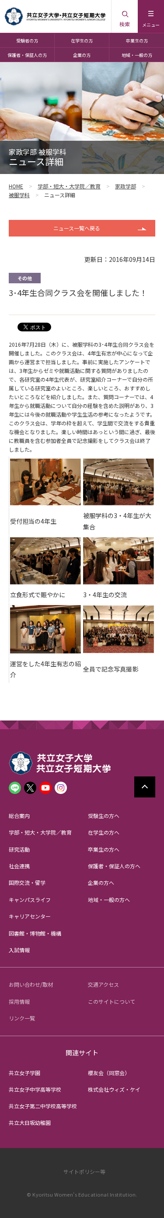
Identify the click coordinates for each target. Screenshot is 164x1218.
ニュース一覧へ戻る (76, 228)
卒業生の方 (137, 40)
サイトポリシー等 (84, 1171)
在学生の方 (82, 40)
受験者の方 (27, 40)
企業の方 (82, 55)
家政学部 (125, 186)
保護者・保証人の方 (27, 55)
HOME (16, 186)
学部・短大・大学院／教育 (69, 186)
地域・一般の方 (137, 55)
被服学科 (19, 194)
